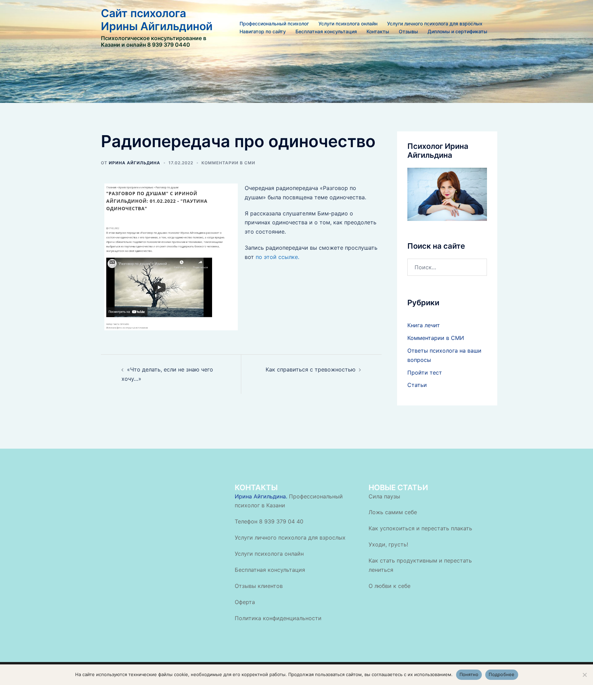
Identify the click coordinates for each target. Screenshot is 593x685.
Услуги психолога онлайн (347, 23)
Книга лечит (423, 325)
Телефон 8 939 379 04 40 (269, 521)
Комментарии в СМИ (228, 162)
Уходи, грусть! (388, 544)
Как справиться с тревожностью (311, 369)
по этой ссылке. (277, 256)
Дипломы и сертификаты (457, 31)
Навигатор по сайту (263, 31)
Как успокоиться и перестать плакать (420, 528)
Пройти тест (424, 372)
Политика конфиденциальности (278, 618)
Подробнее (501, 674)
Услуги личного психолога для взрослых (434, 23)
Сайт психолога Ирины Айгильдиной (156, 20)
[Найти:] (447, 267)
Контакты (378, 31)
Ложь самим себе (393, 512)
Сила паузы (384, 496)
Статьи (417, 384)
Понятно (469, 674)
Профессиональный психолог (274, 23)
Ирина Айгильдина (134, 162)
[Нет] (584, 674)
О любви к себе (389, 585)
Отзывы (408, 31)
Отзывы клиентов (259, 585)
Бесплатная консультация (326, 31)
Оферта (245, 602)
